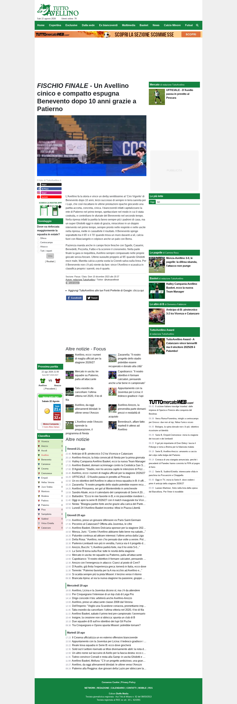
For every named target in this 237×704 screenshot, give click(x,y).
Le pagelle (156, 252)
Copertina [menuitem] (55, 25)
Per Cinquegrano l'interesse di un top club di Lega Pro (103, 594)
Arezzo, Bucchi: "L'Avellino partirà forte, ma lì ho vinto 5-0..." (106, 547)
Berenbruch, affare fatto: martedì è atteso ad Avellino (131, 425)
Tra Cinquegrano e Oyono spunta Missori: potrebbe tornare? (106, 625)
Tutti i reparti (46, 251)
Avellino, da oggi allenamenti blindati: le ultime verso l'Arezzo (88, 409)
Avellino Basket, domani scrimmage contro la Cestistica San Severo (110, 465)
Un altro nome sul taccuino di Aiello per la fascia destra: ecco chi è (110, 653)
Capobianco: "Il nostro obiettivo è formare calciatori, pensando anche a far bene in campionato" (126, 558)
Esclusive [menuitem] (71, 25)
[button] (50, 255)
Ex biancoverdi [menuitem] (108, 25)
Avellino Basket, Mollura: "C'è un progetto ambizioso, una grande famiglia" (114, 660)
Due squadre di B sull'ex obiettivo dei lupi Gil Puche (101, 621)
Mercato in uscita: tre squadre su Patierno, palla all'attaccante (87, 375)
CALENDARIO (118, 688)
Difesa (43, 238)
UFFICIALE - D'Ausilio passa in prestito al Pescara (101, 477)
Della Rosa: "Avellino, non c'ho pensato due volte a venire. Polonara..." (112, 539)
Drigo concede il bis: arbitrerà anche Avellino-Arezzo (102, 598)
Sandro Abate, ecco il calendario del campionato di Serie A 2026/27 (110, 492)
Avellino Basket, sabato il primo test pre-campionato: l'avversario (108, 613)
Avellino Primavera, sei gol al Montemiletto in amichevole (104, 488)
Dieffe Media (122, 693)
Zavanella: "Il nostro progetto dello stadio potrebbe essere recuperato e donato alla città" (122, 484)
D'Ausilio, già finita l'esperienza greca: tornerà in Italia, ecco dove (109, 566)
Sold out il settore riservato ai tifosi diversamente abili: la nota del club (111, 649)
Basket (154, 278)
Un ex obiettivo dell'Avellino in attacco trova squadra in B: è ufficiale (110, 480)
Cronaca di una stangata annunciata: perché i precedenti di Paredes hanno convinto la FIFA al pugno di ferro (174, 463)
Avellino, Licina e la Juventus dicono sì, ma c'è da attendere (106, 590)
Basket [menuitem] (144, 25)
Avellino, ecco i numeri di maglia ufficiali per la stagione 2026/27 (88, 358)
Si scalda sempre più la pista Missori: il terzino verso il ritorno (107, 574)
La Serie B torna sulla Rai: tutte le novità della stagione (103, 551)
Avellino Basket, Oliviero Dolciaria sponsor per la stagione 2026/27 (110, 527)
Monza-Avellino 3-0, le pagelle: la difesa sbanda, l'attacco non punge (181, 262)
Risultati (50, 261)
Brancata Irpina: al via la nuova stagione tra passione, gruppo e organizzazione (117, 578)
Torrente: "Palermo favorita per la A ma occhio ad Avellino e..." (107, 570)
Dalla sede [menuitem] (88, 25)
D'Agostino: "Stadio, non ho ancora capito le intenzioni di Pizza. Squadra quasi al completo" (124, 469)
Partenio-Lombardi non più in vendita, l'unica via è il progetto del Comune (114, 543)
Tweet (94, 298)
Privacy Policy (128, 682)
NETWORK (89, 688)
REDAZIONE (103, 688)
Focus (77, 276)
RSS (150, 688)
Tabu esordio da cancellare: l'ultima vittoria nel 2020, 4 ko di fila (108, 609)
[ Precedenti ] (50, 388)
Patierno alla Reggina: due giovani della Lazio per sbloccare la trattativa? (114, 668)
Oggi (152, 202)
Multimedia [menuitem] (128, 25)
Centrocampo (46, 242)
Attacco (44, 246)
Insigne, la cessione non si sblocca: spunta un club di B (103, 617)
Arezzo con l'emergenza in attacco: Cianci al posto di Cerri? (106, 562)
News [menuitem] (156, 25)
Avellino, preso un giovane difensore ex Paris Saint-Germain (106, 520)
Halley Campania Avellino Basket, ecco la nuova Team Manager (108, 461)
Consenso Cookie (110, 682)
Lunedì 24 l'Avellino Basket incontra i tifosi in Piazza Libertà (106, 507)
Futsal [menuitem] (189, 25)
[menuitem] (197, 25)
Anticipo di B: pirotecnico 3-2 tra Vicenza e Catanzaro (102, 453)
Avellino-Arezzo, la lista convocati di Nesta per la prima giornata (108, 457)
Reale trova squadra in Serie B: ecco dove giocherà (101, 645)
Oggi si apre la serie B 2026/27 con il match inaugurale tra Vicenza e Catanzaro (117, 500)
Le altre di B (157, 304)
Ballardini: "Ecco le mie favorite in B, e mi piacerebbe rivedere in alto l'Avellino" (117, 496)
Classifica (44, 436)
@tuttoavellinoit (111, 279)
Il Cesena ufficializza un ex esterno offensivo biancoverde (105, 637)
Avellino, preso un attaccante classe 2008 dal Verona (102, 602)
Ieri (158, 202)
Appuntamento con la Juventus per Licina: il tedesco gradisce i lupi (130, 392)
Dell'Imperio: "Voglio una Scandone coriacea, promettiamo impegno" (111, 606)
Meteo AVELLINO (50, 397)
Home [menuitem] (40, 25)
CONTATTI (131, 688)
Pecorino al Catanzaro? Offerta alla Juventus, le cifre (102, 524)
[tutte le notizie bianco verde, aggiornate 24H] (58, 10)
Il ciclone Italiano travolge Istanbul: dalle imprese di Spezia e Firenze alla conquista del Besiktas (171, 410)
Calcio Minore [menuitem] (172, 25)
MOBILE (142, 688)
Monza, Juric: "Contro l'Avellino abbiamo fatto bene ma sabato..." (109, 531)
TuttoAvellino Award (162, 330)
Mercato (155, 84)
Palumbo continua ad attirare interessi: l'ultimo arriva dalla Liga (108, 535)
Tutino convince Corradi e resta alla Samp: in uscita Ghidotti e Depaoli (112, 656)
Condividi (76, 298)
